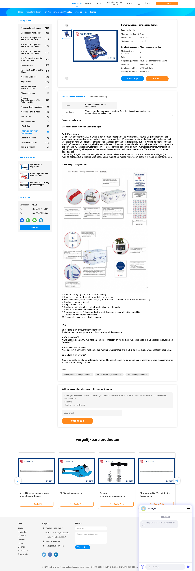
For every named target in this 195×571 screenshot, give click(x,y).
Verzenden (77, 420)
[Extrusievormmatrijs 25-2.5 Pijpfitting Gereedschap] (36, 471)
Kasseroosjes (35, 65)
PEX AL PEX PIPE (35, 147)
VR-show (22, 536)
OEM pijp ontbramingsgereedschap (77, 374)
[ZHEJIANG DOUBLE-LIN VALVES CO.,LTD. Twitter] (44, 554)
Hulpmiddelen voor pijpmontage (35, 132)
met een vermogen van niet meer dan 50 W (35, 39)
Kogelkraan (35, 82)
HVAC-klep (35, 126)
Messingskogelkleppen (35, 28)
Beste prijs (132, 78)
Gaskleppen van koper (35, 33)
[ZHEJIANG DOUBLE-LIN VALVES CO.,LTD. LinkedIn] (56, 554)
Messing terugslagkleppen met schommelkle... (35, 100)
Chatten (34, 227)
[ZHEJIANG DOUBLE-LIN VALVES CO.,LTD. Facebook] (50, 554)
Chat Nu (167, 4)
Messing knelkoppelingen (35, 107)
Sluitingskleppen (35, 93)
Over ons (21, 539)
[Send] (188, 567)
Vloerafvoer (35, 117)
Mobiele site (23, 551)
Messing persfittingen (35, 112)
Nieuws (21, 543)
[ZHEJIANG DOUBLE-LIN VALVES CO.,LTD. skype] (41, 220)
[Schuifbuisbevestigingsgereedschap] (95, 46)
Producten (22, 532)
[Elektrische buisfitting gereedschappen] (24, 185)
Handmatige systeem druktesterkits (39, 174)
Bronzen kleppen (35, 138)
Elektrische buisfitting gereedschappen (39, 184)
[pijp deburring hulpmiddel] (24, 167)
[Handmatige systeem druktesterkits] (24, 176)
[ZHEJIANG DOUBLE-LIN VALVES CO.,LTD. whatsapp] (28, 220)
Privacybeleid (23, 554)
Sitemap (21, 547)
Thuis (20, 528)
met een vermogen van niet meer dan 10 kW (35, 45)
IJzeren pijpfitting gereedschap (109, 374)
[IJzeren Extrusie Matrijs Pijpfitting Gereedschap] (116, 471)
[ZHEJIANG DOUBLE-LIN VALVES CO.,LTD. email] (22, 220)
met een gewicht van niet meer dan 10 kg (35, 59)
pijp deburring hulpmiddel (36, 165)
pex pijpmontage (35, 121)
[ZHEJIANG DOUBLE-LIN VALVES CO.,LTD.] (28, 4)
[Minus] (188, 508)
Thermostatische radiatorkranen (35, 87)
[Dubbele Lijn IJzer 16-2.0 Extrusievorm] (76, 471)
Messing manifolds (35, 77)
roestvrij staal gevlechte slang (35, 71)
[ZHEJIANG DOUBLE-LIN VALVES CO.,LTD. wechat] (34, 220)
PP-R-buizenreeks (35, 142)
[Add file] (142, 567)
